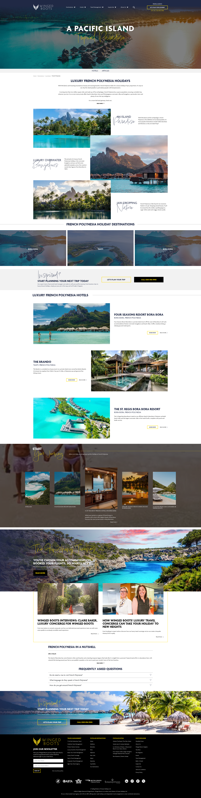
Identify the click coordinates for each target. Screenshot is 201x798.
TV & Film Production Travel (74, 741)
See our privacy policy (57, 771)
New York (92, 755)
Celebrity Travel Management (74, 744)
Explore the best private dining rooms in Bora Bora (135, 507)
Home (34, 76)
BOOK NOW (152, 332)
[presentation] (26, 496)
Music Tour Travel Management (75, 752)
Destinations (69, 7)
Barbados (92, 747)
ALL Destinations (94, 766)
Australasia (48, 76)
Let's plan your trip (116, 280)
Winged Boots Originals (142, 747)
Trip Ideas (138, 749)
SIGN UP (36, 771)
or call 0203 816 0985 (157, 10)
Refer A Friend (139, 761)
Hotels (82, 7)
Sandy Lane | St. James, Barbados (121, 744)
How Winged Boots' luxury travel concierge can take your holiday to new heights (131, 623)
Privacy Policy (139, 772)
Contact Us (138, 766)
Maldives (92, 744)
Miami (91, 758)
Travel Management (95, 7)
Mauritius (92, 761)
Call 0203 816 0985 (148, 280)
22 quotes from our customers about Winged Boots (166, 507)
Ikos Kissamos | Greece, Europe (120, 756)
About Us (123, 7)
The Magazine (139, 752)
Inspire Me (111, 7)
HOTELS (95, 71)
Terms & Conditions (141, 769)
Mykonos (92, 752)
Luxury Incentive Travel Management (76, 749)
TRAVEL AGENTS (157, 4)
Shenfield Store (140, 741)
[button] (74, 7)
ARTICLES (105, 71)
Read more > (113, 522)
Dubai (91, 741)
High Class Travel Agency (73, 764)
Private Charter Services (73, 747)
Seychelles (93, 764)
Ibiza (91, 749)
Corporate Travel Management (75, 761)
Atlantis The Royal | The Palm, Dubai (122, 741)
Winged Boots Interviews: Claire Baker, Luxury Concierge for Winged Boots (67, 621)
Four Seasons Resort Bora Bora (65, 506)
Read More (163, 332)
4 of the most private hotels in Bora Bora (100, 511)
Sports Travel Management (74, 758)
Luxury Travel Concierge (73, 755)
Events (137, 755)
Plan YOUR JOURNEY (157, 7)
